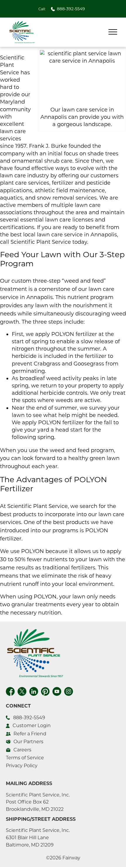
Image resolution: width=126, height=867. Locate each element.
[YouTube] (56, 690)
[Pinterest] (45, 690)
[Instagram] (68, 690)
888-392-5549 (71, 8)
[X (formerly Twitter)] (22, 690)
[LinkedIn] (33, 690)
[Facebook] (10, 690)
